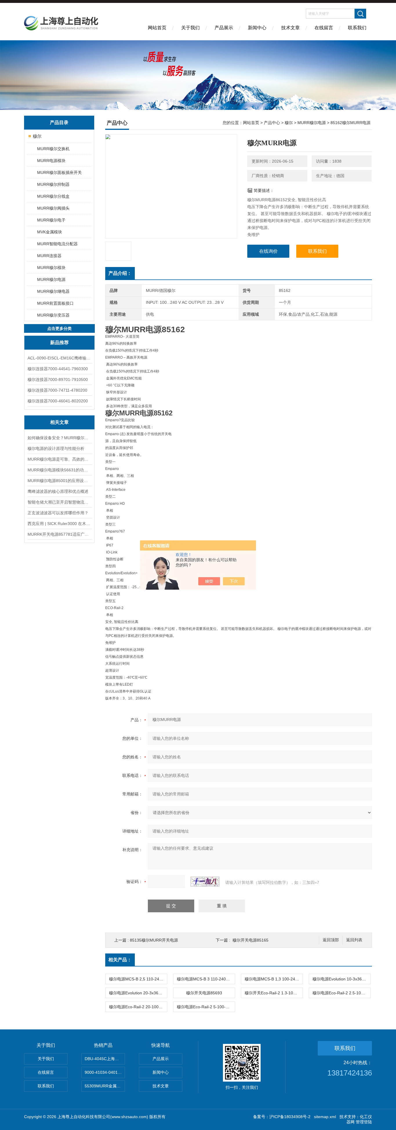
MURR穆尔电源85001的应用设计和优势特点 (59, 480)
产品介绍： (120, 273)
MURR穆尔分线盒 (53, 196)
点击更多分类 (59, 328)
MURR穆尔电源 (51, 279)
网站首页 (157, 27)
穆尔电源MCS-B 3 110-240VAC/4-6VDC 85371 (206, 979)
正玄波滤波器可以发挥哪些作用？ (58, 513)
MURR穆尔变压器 (53, 315)
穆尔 (37, 136)
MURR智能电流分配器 (57, 243)
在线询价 (268, 251)
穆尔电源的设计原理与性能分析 (56, 448)
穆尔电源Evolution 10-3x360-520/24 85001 (341, 979)
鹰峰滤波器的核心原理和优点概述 (58, 491)
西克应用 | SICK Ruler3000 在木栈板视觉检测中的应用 (59, 523)
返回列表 (354, 940)
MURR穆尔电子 (51, 220)
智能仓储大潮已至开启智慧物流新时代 (59, 502)
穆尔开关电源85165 (250, 940)
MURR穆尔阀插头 (53, 208)
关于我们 (190, 27)
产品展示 (224, 27)
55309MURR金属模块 (105, 1086)
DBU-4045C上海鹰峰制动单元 (105, 1058)
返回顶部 (331, 940)
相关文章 (59, 422)
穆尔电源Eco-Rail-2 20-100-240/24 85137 (138, 1006)
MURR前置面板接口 (55, 303)
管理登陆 (364, 1122)
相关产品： (120, 959)
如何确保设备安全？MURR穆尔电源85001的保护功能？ (59, 437)
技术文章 (290, 27)
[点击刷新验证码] (204, 881)
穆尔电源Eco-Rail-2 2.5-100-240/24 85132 (341, 993)
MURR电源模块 (51, 160)
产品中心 (272, 122)
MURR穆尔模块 (51, 267)
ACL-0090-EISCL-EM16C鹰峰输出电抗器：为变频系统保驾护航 (59, 358)
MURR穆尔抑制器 (53, 184)
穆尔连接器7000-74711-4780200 (57, 390)
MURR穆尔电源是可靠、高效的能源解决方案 (59, 459)
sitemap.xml (325, 1116)
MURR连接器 (49, 255)
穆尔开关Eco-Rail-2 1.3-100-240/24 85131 (274, 993)
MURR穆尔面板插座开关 (59, 172)
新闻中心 (257, 27)
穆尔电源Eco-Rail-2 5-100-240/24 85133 (206, 1006)
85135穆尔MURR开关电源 (154, 940)
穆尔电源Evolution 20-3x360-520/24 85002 (138, 993)
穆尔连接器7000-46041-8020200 (58, 401)
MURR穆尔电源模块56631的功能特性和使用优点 (59, 470)
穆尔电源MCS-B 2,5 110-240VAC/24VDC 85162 (138, 979)
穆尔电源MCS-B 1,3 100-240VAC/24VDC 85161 (274, 979)
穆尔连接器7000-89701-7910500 (58, 379)
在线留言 (324, 27)
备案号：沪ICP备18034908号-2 (281, 1116)
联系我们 (357, 27)
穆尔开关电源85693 (204, 993)
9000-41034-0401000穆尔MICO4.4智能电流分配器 (105, 1072)
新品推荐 (59, 342)
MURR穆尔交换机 (53, 148)
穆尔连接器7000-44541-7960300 (58, 368)
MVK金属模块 (49, 232)
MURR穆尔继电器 (53, 291)
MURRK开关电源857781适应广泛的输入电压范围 (59, 534)
